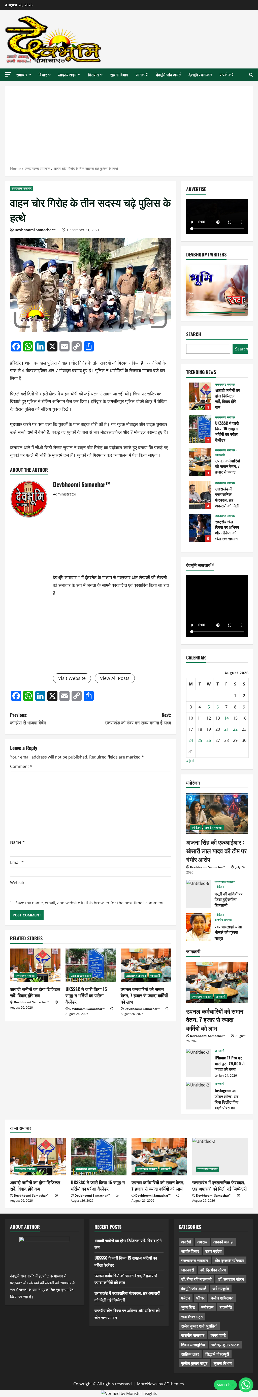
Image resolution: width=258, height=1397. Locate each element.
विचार (43, 75)
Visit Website (72, 678)
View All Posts (115, 678)
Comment (21, 766)
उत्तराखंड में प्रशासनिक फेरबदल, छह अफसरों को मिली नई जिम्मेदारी (200, 495)
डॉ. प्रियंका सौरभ (213, 1270)
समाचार (21, 75)
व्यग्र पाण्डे (218, 1335)
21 (226, 729)
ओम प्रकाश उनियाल (229, 1260)
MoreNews (147, 1384)
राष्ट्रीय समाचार (213, 827)
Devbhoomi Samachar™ (35, 229)
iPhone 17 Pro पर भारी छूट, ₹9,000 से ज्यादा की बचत (198, 1063)
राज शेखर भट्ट (192, 1316)
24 (190, 740)
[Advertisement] (129, 127)
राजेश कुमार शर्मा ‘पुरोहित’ (199, 1326)
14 (226, 718)
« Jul (190, 761)
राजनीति (226, 1307)
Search (193, 334)
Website (17, 882)
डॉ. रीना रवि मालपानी (196, 1279)
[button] (8, 74)
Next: (138, 719)
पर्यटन (185, 1298)
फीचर (200, 1298)
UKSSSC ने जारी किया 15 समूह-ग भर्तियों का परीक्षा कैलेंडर (86, 995)
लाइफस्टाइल (67, 75)
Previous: (28, 719)
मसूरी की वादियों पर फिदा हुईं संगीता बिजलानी (198, 894)
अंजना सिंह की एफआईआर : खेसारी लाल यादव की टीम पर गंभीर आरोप (216, 850)
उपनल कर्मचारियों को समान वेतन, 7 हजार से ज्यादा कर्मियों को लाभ (144, 995)
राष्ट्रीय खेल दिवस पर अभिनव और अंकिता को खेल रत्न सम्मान (200, 528)
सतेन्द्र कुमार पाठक (225, 1344)
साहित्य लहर (190, 1354)
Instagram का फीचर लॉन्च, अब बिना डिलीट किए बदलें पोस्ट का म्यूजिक (198, 1095)
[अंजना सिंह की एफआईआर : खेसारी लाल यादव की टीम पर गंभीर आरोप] (217, 813)
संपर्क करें (226, 75)
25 (200, 740)
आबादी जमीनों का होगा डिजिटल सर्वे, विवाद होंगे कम (35, 992)
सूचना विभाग (119, 75)
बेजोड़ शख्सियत (222, 1298)
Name (17, 842)
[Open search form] (251, 75)
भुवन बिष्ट (188, 1307)
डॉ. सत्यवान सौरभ (231, 1279)
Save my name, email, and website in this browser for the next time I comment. (90, 903)
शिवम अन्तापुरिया (193, 1344)
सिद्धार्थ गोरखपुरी (217, 1354)
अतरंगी (186, 1242)
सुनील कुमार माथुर (194, 1363)
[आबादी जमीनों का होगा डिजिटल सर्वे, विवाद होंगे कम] (35, 965)
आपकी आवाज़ (223, 1242)
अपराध (202, 1242)
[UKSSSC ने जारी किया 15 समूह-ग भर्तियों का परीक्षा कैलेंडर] (91, 965)
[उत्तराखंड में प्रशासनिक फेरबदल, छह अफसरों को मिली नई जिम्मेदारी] (220, 1156)
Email (17, 862)
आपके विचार (190, 1251)
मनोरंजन (196, 827)
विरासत (93, 75)
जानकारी (142, 75)
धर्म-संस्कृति (220, 1288)
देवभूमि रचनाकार (200, 75)
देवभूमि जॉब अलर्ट (168, 75)
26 (208, 740)
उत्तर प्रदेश (213, 1251)
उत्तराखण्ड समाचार (21, 188)
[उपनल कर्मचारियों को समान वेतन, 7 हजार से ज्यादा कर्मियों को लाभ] (146, 965)
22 (235, 729)
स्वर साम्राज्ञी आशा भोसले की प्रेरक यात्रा (198, 927)
